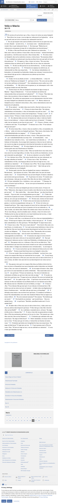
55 (9, 242)
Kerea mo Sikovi (42, 448)
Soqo (40, 459)
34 (26, 159)
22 (49, 111)
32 (25, 155)
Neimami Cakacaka (43, 461)
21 (23, 109)
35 (22, 163)
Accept (4, 501)
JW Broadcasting (24, 462)
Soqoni (40, 454)
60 (30, 268)
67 (14, 299)
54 (43, 238)
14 (7, 78)
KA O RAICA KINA (9, 20)
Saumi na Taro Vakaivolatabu (8, 441)
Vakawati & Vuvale (6, 451)
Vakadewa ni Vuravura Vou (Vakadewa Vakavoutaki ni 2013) (28, 9)
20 (7, 107)
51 (24, 227)
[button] (16, 6)
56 (14, 248)
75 (31, 325)
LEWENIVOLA (29, 372)
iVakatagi (23, 466)
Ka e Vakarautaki (4, 9)
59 (7, 264)
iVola (22, 443)
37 (16, 174)
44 (21, 200)
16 (17, 85)
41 (14, 192)
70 (19, 310)
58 (43, 255)
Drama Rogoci (24, 468)
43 (30, 198)
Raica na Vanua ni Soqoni (20, 477)
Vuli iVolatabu (5, 445)
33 (6, 157)
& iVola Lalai (25, 445)
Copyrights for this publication (11, 342)
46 (49, 207)
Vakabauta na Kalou (6, 458)
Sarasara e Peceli (42, 452)
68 (15, 301)
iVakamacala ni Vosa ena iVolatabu (14, 399)
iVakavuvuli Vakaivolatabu (7, 438)
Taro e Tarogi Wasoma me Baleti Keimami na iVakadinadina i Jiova (46, 445)
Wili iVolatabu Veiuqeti (25, 470)
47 (52, 209)
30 (22, 146)
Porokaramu (23, 456)
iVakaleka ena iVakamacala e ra (13, 392)
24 (9, 118)
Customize (16, 501)
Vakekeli (22, 458)
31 (7, 150)
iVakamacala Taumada (11, 380)
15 (26, 81)
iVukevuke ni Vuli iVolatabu (8, 447)
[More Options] (56, 9)
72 (30, 316)
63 (14, 279)
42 (43, 194)
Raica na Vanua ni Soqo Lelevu (35, 477)
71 (24, 312)
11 (11, 65)
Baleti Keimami (42, 442)
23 (50, 113)
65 (48, 290)
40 (7, 187)
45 (34, 203)
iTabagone (4, 453)
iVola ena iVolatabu (10, 384)
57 (7, 253)
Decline (10, 501)
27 (29, 133)
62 (42, 275)
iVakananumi (42, 457)
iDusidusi (23, 460)
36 (7, 170)
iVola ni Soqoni (24, 453)
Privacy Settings (43, 497)
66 (15, 296)
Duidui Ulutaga (24, 449)
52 (20, 231)
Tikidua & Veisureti (25, 447)
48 (7, 218)
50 (6, 225)
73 (29, 318)
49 (46, 220)
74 (10, 323)
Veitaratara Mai (42, 450)
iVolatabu (12, 9)
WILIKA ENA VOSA (48, 13)
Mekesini (23, 451)
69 (7, 305)
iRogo (40, 438)
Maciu (45, 9)
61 (8, 272)
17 (7, 89)
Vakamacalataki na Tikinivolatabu (9, 443)
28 (6, 137)
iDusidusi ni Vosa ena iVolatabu (13, 395)
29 (49, 139)
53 (25, 235)
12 (23, 67)
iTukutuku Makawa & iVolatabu (8, 462)
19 (37, 100)
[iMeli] (52, 9)
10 (16, 61)
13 (30, 70)
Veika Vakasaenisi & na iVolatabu (9, 460)
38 (27, 176)
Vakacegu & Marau (6, 449)
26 (6, 35)
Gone (3, 456)
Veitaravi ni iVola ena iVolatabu (13, 388)
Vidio (22, 464)
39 (6, 181)
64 (44, 283)
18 (37, 94)
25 (36, 122)
